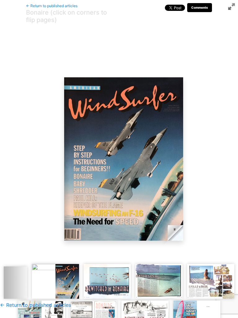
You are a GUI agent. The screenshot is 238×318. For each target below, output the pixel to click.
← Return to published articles (51, 5)
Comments (199, 7)
